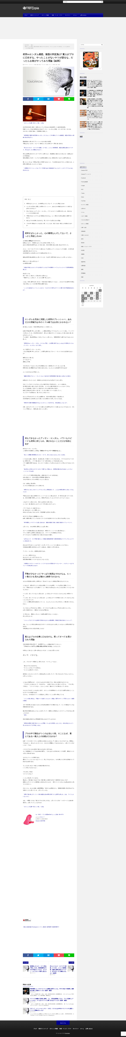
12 (88, 295)
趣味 (38, 64)
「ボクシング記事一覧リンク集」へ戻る (33, 123)
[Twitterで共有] (38, 99)
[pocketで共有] (59, 99)
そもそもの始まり (85, 219)
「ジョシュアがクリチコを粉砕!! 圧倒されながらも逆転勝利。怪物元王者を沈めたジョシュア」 (48, 620)
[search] (102, 2)
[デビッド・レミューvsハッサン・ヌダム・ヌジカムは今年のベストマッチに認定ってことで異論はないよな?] (26, 1011)
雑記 (56, 64)
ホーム (74, 15)
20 (91, 298)
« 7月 (82, 305)
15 (97, 295)
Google (83, 185)
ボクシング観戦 (45, 15)
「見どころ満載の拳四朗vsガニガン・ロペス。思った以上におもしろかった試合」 (44, 454)
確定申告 (83, 261)
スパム (82, 212)
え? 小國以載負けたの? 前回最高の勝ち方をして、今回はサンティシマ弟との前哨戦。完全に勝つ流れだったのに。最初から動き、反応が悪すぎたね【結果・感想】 (95, 93)
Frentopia (67, 1033)
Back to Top (63, 1023)
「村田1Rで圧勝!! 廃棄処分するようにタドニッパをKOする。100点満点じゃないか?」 (45, 402)
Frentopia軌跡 (84, 181)
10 (82, 295)
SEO (82, 189)
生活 (82, 258)
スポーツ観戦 (45, 64)
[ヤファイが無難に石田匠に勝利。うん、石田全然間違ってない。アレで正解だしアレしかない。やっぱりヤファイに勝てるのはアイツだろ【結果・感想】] (26, 1001)
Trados (83, 193)
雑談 (40, 64)
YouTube (83, 200)
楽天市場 (42, 820)
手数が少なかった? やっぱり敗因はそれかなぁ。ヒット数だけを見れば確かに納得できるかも (48, 216)
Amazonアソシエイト (86, 174)
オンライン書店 (84, 204)
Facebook (83, 178)
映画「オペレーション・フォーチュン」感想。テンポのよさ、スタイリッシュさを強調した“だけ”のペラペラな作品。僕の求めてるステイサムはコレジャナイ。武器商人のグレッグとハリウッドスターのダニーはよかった (95, 115)
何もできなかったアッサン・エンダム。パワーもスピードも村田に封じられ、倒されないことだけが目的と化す (48, 212)
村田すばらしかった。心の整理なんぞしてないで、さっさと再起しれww (44, 203)
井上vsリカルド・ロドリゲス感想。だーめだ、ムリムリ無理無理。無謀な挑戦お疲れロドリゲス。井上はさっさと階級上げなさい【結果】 (58, 969)
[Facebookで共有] (28, 99)
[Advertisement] (63, 28)
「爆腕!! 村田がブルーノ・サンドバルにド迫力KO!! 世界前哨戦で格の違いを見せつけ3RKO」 (47, 376)
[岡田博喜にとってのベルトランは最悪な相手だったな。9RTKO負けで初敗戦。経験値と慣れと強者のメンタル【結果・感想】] (26, 991)
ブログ (25, 15)
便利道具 (83, 231)
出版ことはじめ (84, 235)
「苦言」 (25, 715)
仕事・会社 (83, 227)
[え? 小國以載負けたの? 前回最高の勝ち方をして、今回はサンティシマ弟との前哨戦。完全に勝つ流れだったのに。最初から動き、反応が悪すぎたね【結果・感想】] (83, 93)
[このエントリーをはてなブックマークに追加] (48, 99)
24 (82, 301)
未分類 (82, 250)
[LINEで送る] (69, 99)
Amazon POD (84, 170)
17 (82, 298)
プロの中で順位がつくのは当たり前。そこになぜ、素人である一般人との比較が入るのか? (48, 224)
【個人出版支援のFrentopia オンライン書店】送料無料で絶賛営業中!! (41, 927)
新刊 (82, 239)
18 (85, 298)
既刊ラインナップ (34, 15)
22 (97, 298)
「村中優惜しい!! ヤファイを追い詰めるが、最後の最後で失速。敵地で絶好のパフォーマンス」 (48, 522)
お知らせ (83, 208)
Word (82, 197)
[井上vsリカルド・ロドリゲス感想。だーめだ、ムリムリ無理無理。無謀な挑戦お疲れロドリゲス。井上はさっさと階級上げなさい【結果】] (71, 968)
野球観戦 (83, 273)
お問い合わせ (83, 15)
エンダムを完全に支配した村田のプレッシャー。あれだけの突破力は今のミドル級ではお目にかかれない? (48, 207)
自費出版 (83, 265)
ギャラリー (67, 15)
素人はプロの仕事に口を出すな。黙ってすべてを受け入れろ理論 (42, 220)
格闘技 (82, 254)
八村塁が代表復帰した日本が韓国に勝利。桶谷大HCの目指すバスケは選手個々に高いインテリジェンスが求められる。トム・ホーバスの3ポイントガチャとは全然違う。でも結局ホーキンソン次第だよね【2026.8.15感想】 (95, 103)
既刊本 (82, 242)
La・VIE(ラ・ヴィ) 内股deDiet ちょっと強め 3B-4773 (49, 814)
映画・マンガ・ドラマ (57, 15)
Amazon (38, 820)
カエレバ (42, 817)
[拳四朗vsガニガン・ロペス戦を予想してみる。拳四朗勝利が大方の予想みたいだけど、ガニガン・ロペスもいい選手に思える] (26, 968)
